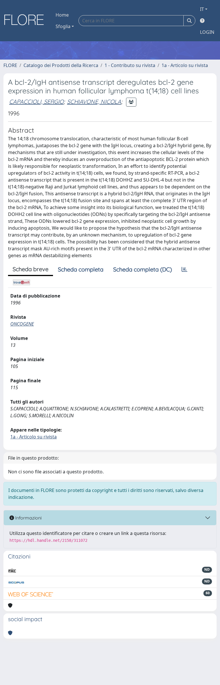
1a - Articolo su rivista (185, 65)
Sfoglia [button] (63, 26)
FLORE (10, 65)
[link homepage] (26, 20)
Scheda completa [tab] (80, 269)
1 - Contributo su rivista (130, 65)
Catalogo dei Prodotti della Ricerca (60, 65)
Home (62, 15)
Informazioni (28, 518)
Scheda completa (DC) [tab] (142, 269)
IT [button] (202, 9)
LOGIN (207, 32)
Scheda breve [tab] (30, 269)
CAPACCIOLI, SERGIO (36, 101)
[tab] (184, 269)
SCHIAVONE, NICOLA (94, 101)
